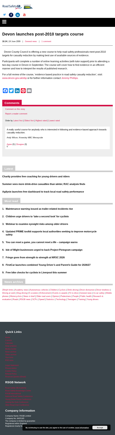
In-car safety (98, 293)
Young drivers (93, 299)
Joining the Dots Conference (16, 402)
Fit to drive (73, 293)
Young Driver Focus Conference (18, 399)
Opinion (55, 296)
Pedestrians (66, 296)
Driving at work (8, 293)
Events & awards (60, 293)
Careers (8, 340)
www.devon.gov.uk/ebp (14, 78)
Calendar (9, 343)
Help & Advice (11, 346)
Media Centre (10, 349)
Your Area (9, 357)
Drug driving (22, 293)
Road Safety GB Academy (15, 388)
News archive (10, 352)
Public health (85, 296)
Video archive (10, 355)
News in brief (29, 296)
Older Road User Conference (17, 405)
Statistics (50, 299)
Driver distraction (87, 290)
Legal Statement (12, 365)
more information (82, 427)
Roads (15, 299)
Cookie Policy (10, 371)
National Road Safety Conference (19, 396)
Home (7, 337)
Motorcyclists (16, 296)
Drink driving (72, 290)
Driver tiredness (103, 290)
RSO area (9, 360)
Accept (100, 427)
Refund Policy (11, 374)
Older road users (43, 296)
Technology (61, 299)
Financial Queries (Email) (15, 377)
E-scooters (33, 293)
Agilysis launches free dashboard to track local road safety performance (43, 191)
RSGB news (25, 299)
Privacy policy (10, 368)
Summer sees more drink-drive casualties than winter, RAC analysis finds (43, 184)
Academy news (21, 290)
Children (53, 290)
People (76, 296)
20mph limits (7, 290)
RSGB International (13, 393)
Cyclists (62, 290)
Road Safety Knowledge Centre (18, 391)
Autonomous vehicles (39, 290)
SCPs (34, 299)
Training (81, 299)
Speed (41, 299)
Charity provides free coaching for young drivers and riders (36, 176)
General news (31, 41)
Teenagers (72, 299)
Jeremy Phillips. (69, 78)
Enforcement (45, 293)
